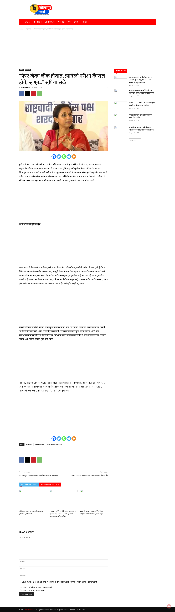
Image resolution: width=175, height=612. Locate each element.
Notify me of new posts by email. (33, 590)
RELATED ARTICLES (29, 484)
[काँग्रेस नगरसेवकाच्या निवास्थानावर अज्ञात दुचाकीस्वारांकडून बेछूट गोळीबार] (120, 106)
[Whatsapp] (63, 156)
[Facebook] (21, 93)
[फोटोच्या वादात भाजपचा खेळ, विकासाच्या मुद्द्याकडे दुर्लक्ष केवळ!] (33, 499)
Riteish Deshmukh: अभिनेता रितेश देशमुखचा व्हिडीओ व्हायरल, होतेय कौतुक (141, 92)
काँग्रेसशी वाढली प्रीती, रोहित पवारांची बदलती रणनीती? (140, 116)
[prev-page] (20, 521)
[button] (153, 21)
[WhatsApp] (39, 93)
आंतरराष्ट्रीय (50, 22)
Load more (134, 140)
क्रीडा (85, 22)
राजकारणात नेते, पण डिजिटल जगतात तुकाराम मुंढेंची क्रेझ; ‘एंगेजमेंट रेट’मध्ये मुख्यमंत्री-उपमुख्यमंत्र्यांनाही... (140, 80)
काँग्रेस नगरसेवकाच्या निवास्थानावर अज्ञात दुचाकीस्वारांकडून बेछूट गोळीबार (142, 104)
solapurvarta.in (25, 87)
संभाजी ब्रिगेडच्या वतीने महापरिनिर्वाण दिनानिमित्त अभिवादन (38, 475)
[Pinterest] (33, 93)
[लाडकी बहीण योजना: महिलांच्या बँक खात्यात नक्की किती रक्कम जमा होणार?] (120, 130)
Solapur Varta (30, 610)
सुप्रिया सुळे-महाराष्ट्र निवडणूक (54, 444)
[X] (27, 93)
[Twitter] (58, 156)
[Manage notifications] (169, 606)
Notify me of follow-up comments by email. (37, 587)
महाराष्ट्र (61, 22)
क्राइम (76, 22)
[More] (73, 156)
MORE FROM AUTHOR (49, 484)
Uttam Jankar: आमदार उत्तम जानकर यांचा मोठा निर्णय (89, 475)
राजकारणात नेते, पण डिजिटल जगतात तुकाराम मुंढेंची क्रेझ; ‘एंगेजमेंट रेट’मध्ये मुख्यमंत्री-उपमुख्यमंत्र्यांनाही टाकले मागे (63, 513)
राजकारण (37, 22)
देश (69, 22)
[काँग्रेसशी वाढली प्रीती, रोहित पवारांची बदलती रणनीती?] (120, 118)
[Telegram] (68, 156)
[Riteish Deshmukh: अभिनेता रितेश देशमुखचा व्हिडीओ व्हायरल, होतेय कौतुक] (94, 499)
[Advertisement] (87, 49)
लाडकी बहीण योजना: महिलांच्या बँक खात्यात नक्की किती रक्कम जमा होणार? (141, 128)
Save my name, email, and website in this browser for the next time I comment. (59, 582)
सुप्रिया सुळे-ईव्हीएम (39, 444)
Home (27, 22)
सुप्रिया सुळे (29, 444)
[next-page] (24, 521)
